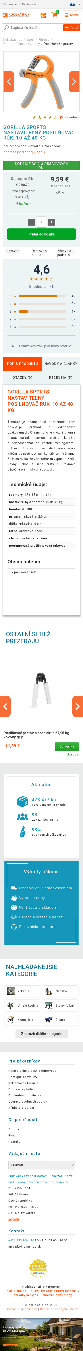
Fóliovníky (36, 1290)
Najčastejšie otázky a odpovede (32, 1070)
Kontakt (14, 1141)
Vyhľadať (72, 28)
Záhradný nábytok (25, 1295)
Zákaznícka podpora (65, 253)
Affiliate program (21, 1107)
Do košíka (67, 746)
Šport (30, 39)
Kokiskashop (13, 39)
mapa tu (13, 1219)
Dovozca (12, 251)
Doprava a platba (39, 253)
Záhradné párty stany (56, 1295)
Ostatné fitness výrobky (21, 44)
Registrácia (29, 4)
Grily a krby (54, 1290)
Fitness (44, 39)
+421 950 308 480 (21, 1240)
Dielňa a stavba (15, 1290)
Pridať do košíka (42, 234)
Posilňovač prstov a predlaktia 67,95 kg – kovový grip (38, 735)
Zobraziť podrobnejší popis (24, 152)
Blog (11, 1135)
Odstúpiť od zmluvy (23, 1077)
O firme (13, 1129)
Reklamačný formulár (24, 1083)
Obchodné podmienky (24, 1095)
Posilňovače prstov (58, 44)
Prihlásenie (10, 4)
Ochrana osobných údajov (27, 1101)
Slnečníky (72, 1290)
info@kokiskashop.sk (24, 1246)
